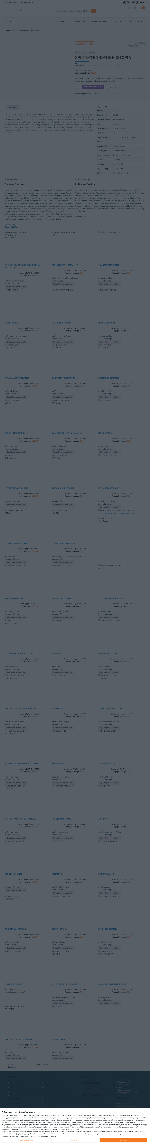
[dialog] (75, 1126)
